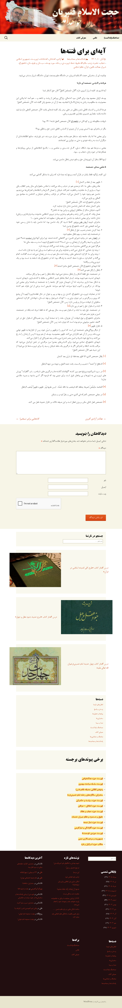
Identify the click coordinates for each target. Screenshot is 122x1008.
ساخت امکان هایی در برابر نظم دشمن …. (66, 909)
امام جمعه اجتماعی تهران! (29, 878)
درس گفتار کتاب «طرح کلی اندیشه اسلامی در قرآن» (89, 570)
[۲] (68, 230)
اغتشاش (52, 59)
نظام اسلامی (78, 67)
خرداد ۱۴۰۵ (112, 886)
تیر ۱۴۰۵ (113, 882)
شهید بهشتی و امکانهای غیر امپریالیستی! (66, 863)
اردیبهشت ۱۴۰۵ (110, 891)
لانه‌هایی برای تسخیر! (27, 419)
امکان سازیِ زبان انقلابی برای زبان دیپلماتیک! (68, 883)
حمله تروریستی (68, 63)
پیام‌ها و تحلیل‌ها (97, 714)
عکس (95, 38)
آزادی (59, 59)
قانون (92, 67)
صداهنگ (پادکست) (96, 728)
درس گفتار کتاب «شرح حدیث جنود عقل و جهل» (36, 617)
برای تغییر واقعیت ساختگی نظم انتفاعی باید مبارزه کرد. (65, 915)
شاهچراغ (22, 63)
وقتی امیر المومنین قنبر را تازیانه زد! (25, 908)
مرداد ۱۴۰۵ (112, 877)
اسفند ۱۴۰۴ (112, 900)
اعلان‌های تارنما (98, 705)
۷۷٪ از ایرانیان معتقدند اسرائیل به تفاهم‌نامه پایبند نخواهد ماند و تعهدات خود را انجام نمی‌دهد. (65, 902)
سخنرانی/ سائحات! (28, 883)
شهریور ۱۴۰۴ (111, 928)
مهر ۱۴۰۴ (112, 923)
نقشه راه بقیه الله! (23, 889)
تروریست (34, 59)
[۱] (77, 182)
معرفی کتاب (81, 38)
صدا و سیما (99, 723)
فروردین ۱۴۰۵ (111, 896)
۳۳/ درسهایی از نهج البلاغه (28, 872)
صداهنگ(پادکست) (111, 38)
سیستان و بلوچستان (36, 63)
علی (40, 872)
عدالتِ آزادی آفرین (95, 419)
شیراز (103, 67)
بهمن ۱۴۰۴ (112, 905)
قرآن (86, 67)
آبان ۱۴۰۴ (112, 919)
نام (105, 480)
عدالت (97, 67)
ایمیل (103, 487)
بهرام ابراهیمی (36, 888)
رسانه (58, 63)
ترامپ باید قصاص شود (72, 877)
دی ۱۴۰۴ (112, 909)
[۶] (89, 326)
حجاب (102, 63)
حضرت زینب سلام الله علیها (87, 63)
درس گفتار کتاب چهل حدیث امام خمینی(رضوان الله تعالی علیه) (88, 666)
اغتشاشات (44, 59)
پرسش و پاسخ (98, 709)
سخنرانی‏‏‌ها (99, 719)
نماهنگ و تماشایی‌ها (96, 737)
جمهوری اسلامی (23, 59)
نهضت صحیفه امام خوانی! (27, 914)
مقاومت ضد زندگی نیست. (71, 894)
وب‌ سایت (102, 494)
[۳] (55, 266)
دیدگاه (102, 448)
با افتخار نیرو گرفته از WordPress (94, 1002)
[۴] (79, 270)
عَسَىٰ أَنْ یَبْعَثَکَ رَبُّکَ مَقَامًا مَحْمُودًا (68, 889)
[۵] (68, 306)
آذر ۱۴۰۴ (113, 914)
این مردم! (76, 872)
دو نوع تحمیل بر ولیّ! (72, 868)
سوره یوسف (50, 63)
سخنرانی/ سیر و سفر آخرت (25, 903)
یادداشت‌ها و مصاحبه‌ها (76, 59)
